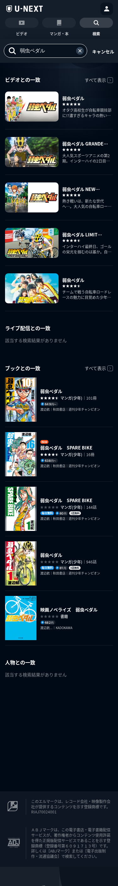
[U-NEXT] (24, 8)
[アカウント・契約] (106, 9)
